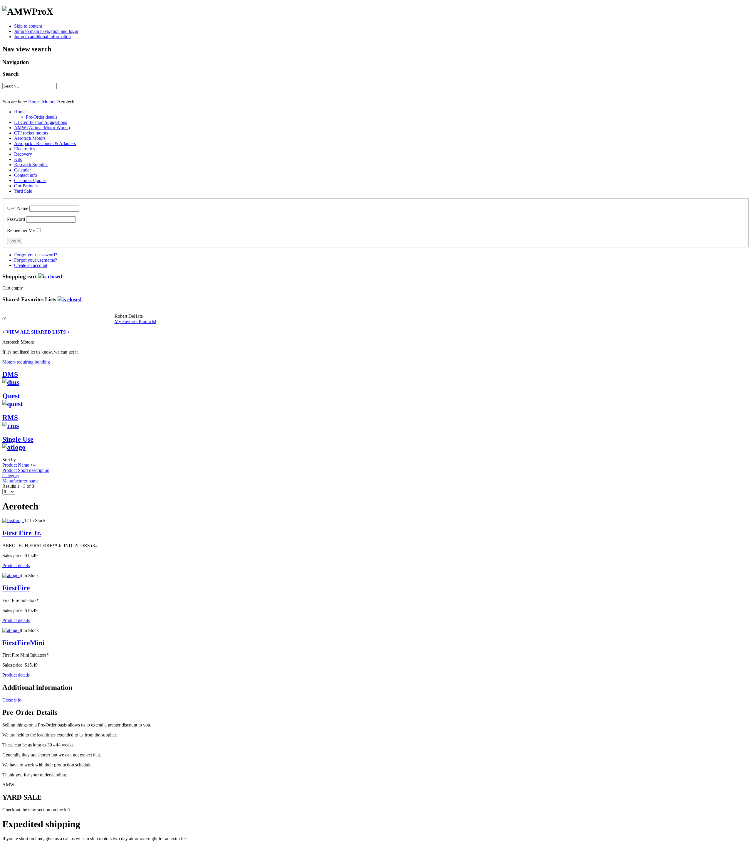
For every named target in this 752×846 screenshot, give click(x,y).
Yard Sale (23, 191)
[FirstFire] (11, 575)
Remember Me (21, 230)
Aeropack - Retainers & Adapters (45, 143)
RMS (10, 417)
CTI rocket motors (31, 132)
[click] (50, 276)
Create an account (30, 265)
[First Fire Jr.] (13, 520)
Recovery (23, 154)
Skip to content (28, 25)
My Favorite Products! (135, 321)
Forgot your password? (35, 254)
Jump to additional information (42, 36)
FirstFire (16, 588)
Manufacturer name (20, 480)
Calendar (22, 169)
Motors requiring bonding (26, 361)
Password (16, 219)
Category (10, 475)
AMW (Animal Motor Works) (42, 127)
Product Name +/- (19, 464)
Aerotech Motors (30, 138)
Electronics (24, 148)
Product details (16, 565)
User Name (17, 208)
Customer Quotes (30, 180)
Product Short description (25, 470)
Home (34, 101)
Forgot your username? (35, 260)
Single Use (17, 439)
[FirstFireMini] (11, 630)
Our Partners (26, 185)
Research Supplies (31, 164)
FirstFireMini (23, 643)
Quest (11, 396)
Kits (18, 159)
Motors (48, 101)
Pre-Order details (41, 117)
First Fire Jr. (21, 533)
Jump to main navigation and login (46, 31)
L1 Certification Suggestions (40, 122)
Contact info (25, 175)
